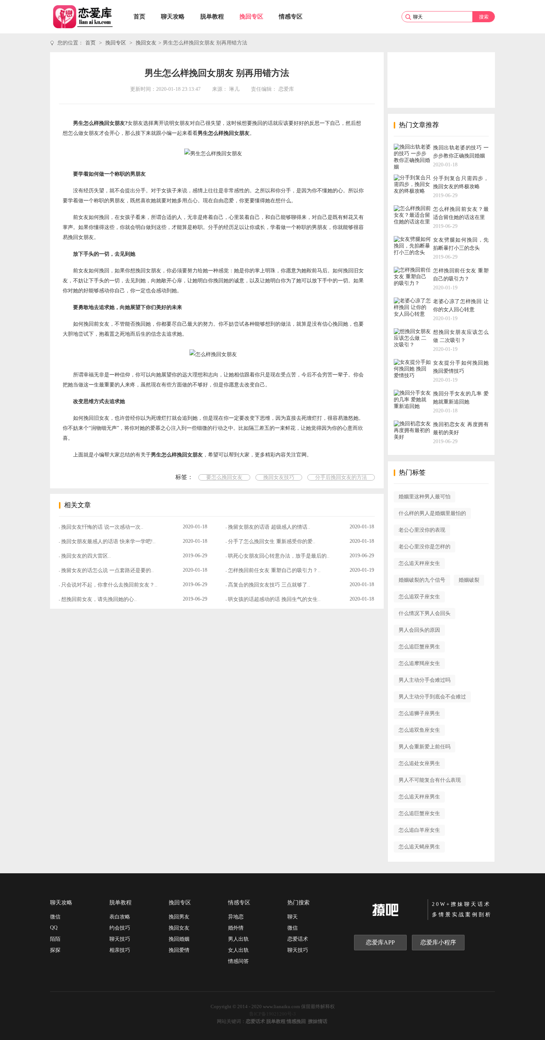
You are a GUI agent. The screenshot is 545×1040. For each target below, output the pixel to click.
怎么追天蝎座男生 (419, 847)
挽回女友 (146, 43)
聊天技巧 (119, 939)
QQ (53, 927)
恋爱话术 (297, 939)
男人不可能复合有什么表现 (430, 780)
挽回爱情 (179, 950)
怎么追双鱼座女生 (419, 730)
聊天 (292, 917)
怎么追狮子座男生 (419, 713)
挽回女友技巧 (278, 477)
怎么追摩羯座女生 (419, 663)
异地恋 (236, 917)
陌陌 (55, 939)
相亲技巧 (119, 950)
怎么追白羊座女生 (419, 830)
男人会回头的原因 (419, 630)
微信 (55, 917)
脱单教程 (212, 16)
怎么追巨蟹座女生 (419, 813)
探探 (55, 950)
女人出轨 (238, 950)
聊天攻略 (173, 16)
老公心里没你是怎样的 (424, 546)
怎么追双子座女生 (419, 596)
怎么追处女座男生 (419, 763)
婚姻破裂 (469, 580)
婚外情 (236, 928)
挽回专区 (251, 16)
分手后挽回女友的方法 (341, 477)
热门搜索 (298, 903)
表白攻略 (119, 917)
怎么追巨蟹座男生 (419, 646)
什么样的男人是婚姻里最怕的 (432, 513)
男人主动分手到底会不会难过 (432, 697)
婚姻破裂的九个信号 (422, 580)
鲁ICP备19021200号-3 (272, 1014)
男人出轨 (238, 939)
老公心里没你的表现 (422, 530)
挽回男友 (179, 917)
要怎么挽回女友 (224, 477)
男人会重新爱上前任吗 (424, 747)
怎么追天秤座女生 (419, 563)
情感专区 (291, 16)
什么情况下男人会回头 (424, 613)
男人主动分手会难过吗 (424, 680)
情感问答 (238, 961)
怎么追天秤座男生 (419, 797)
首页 (139, 16)
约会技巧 (119, 928)
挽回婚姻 (179, 939)
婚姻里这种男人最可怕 (424, 496)
